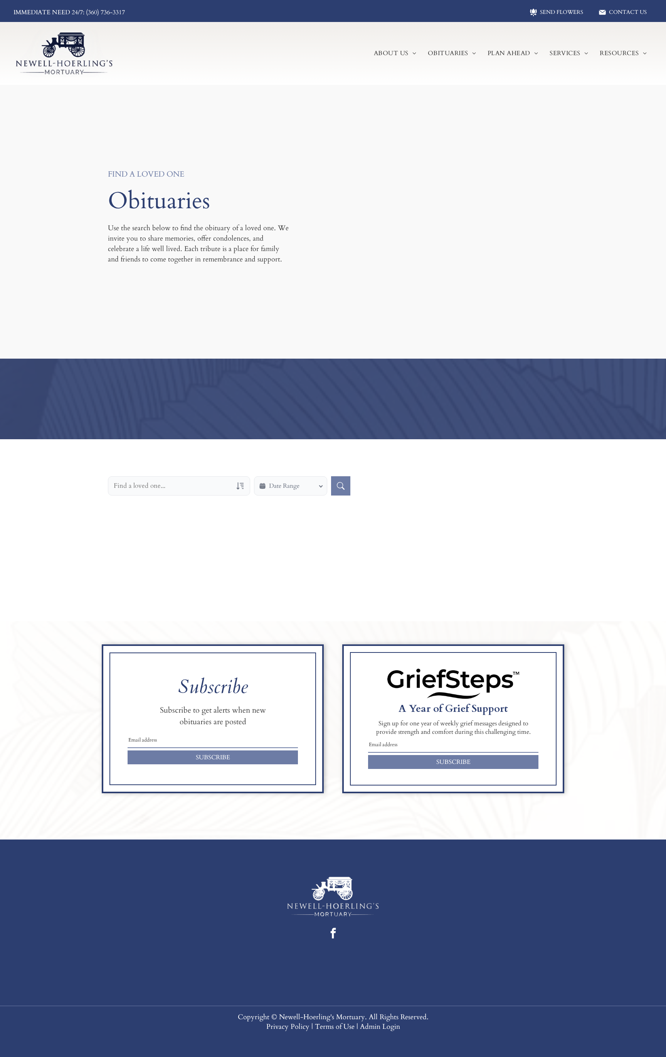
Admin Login (380, 1027)
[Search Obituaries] (340, 486)
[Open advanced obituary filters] (240, 485)
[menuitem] (395, 53)
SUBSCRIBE (213, 757)
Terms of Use (335, 1027)
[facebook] (333, 934)
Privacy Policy (287, 1027)
